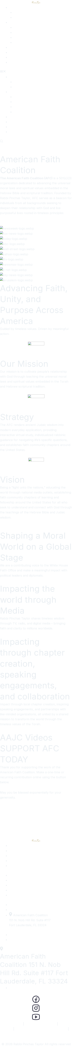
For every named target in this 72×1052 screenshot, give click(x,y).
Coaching (20, 27)
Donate (14, 62)
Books (13, 57)
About (13, 7)
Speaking (20, 42)
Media (18, 17)
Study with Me (24, 32)
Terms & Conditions (40, 1024)
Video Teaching (20, 52)
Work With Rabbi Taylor (26, 22)
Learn (18, 37)
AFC (12, 47)
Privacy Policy (10, 1024)
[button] (36, 71)
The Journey (23, 12)
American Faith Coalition (36, 1034)
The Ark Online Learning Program (41, 1029)
